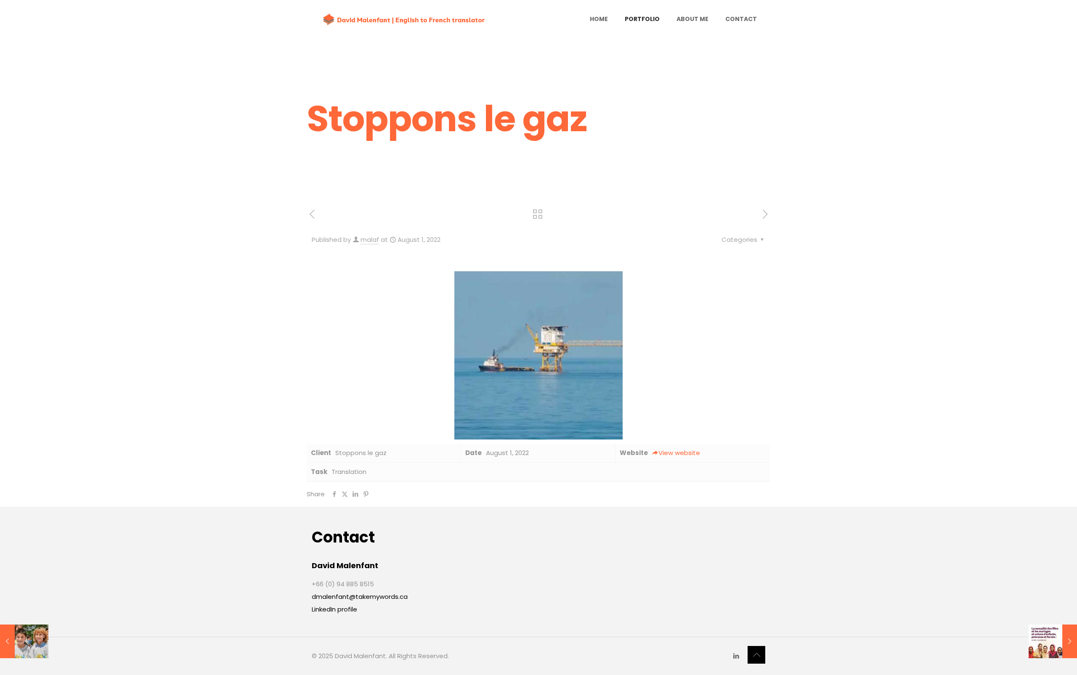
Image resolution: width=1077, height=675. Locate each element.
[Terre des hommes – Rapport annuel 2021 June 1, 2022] (24, 641)
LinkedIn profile (334, 609)
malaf (370, 239)
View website (679, 452)
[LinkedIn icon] (736, 655)
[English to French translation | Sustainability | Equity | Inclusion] (404, 19)
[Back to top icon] (756, 655)
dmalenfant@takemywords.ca (360, 596)
